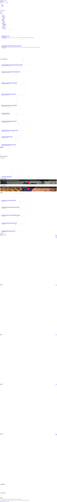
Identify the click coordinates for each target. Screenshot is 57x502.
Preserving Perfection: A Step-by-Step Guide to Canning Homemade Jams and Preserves (11, 215)
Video (2, 27)
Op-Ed (3, 17)
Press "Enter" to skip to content (3, 0)
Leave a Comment (4, 38)
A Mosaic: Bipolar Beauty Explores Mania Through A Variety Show (9, 144)
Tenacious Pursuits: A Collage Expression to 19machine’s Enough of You (9, 82)
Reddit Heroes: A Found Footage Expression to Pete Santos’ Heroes (9, 94)
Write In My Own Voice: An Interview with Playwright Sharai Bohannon (9, 105)
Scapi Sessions (4, 28)
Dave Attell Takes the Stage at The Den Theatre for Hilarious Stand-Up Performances (10, 207)
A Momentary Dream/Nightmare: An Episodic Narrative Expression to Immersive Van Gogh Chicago (12, 64)
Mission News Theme (2, 501)
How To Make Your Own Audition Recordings (6, 176)
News (2, 14)
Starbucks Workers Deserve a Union (5, 36)
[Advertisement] (20, 53)
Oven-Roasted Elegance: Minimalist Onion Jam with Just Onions (8, 230)
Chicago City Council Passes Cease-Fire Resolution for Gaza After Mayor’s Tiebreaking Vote (11, 45)
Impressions (3, 16)
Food (3, 20)
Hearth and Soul (4, 26)
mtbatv (3, 25)
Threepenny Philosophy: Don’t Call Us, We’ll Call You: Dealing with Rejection (10, 130)
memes (3, 22)
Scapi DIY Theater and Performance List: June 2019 (7, 136)
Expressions (3, 19)
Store (2, 5)
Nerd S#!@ (4, 21)
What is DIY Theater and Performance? (6, 113)
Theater (3, 18)
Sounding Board (4, 24)
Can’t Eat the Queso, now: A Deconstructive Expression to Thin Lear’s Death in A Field (11, 71)
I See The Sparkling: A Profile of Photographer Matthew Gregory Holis (9, 121)
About (2, 4)
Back (1, 13)
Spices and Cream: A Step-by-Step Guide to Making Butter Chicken (9, 200)
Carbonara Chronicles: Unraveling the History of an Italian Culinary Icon (9, 223)
